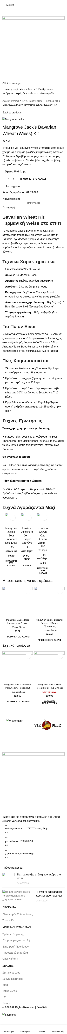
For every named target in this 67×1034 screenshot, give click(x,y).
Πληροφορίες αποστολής (16, 940)
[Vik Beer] (47, 725)
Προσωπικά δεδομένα (15, 952)
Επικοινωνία (9, 991)
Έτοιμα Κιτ (52, 101)
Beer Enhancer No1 (16, 306)
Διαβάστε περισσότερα (49, 702)
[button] (11, 563)
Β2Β (4, 997)
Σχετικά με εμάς (11, 972)
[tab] (33, 203)
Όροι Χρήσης (10, 958)
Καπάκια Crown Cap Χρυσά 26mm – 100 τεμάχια (43, 539)
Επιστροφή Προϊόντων (15, 946)
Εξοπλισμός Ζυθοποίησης (17, 914)
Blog (5, 984)
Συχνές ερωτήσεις (12, 978)
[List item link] (33, 841)
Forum (6, 1003)
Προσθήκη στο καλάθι (33, 179)
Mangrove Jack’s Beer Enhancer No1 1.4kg (11, 535)
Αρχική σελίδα (10, 101)
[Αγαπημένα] (12, 517)
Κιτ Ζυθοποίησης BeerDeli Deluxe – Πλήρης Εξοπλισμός (49, 623)
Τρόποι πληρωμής (13, 934)
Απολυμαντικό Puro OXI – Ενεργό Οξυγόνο (27, 535)
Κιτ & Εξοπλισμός (32, 101)
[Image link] (33, 783)
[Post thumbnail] (8, 879)
